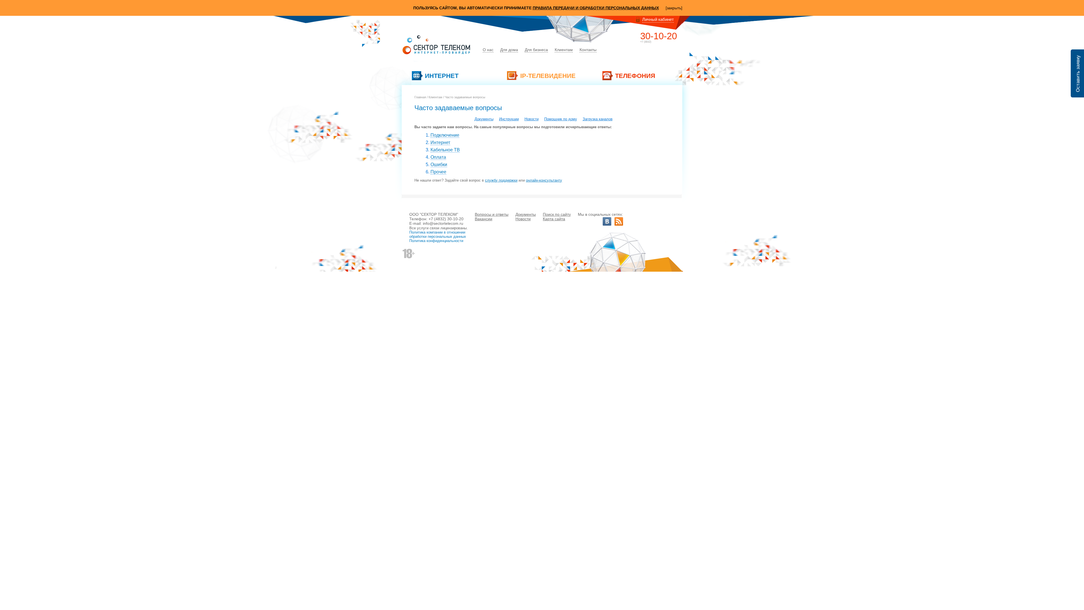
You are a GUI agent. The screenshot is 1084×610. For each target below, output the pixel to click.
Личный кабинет (658, 19)
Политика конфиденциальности (436, 241)
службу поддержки (501, 180)
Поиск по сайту (557, 214)
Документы (484, 119)
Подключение (444, 135)
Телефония (635, 75)
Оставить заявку (1078, 84)
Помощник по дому (560, 119)
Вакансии (483, 219)
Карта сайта (554, 219)
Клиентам (435, 97)
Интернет (441, 75)
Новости (531, 119)
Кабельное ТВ (445, 149)
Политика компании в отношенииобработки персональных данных (437, 234)
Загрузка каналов (598, 119)
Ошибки (438, 164)
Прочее (438, 171)
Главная (420, 97)
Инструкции (509, 119)
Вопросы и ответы (491, 214)
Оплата (438, 157)
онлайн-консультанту (544, 180)
